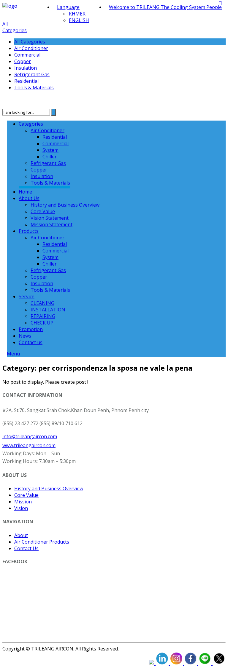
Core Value (43, 211)
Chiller (49, 156)
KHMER (77, 13)
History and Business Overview (65, 205)
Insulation (25, 68)
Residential (26, 81)
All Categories (14, 27)
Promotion (31, 329)
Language (68, 7)
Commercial (27, 55)
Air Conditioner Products (41, 542)
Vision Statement (50, 218)
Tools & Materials (34, 87)
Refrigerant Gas (32, 74)
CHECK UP (42, 322)
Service (26, 296)
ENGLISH (79, 20)
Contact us (30, 342)
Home (25, 191)
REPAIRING (43, 316)
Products (29, 231)
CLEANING (42, 303)
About (21, 535)
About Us (29, 198)
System (50, 150)
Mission (23, 501)
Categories (31, 124)
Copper (22, 61)
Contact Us (26, 548)
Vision (21, 508)
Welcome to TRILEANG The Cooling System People (165, 7)
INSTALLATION (48, 309)
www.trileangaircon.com (29, 445)
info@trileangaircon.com (29, 436)
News (25, 336)
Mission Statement (51, 224)
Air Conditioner (31, 48)
